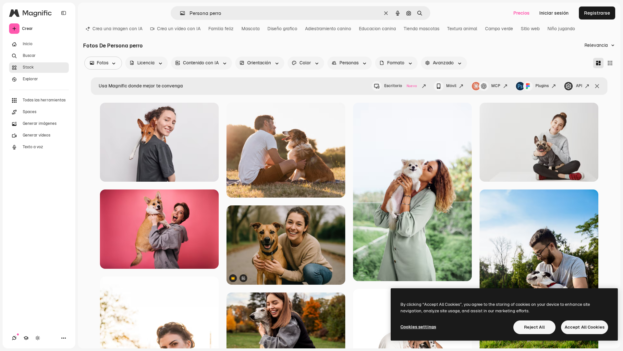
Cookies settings (418, 327)
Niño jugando (561, 29)
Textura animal (462, 29)
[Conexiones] (14, 338)
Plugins (542, 85)
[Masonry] (598, 63)
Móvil (451, 85)
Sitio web (530, 29)
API (579, 85)
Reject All (534, 327)
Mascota (250, 29)
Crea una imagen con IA (117, 29)
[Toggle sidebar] (63, 13)
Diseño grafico (282, 29)
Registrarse (597, 13)
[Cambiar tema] (37, 338)
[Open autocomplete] (180, 13)
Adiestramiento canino (328, 29)
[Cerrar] (597, 86)
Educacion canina (377, 29)
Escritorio (400, 85)
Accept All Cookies (585, 327)
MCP (495, 85)
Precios (521, 13)
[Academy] (26, 338)
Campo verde (499, 29)
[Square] (610, 63)
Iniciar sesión (553, 13)
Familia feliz (221, 29)
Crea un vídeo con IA (179, 29)
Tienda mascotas (421, 29)
